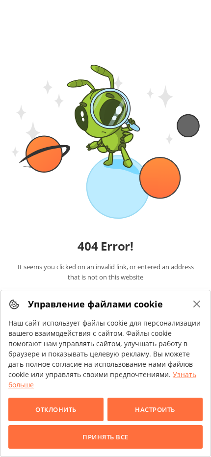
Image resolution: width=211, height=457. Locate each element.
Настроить (155, 409)
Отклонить (56, 409)
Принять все (105, 436)
